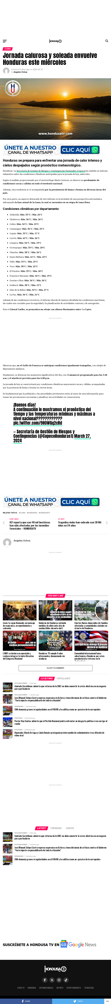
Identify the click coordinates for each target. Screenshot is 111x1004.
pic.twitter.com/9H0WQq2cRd (37, 423)
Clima (22, 513)
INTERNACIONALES (46, 987)
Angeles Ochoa (20, 72)
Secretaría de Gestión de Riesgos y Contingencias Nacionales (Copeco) (51, 170)
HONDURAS (32, 513)
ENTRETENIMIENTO (74, 987)
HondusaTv (45, 513)
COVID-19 (20, 987)
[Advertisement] (55, 19)
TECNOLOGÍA (89, 987)
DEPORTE (59, 987)
